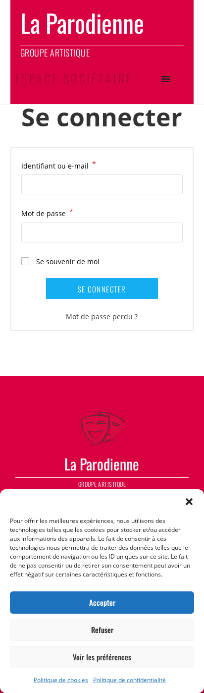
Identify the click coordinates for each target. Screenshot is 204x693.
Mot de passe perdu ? (102, 316)
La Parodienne (101, 464)
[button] (189, 502)
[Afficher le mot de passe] (171, 232)
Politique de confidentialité (129, 680)
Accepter (102, 602)
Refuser (102, 629)
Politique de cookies (61, 680)
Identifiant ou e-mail (58, 165)
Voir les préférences (102, 656)
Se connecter (102, 289)
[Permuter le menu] (166, 79)
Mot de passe (47, 212)
